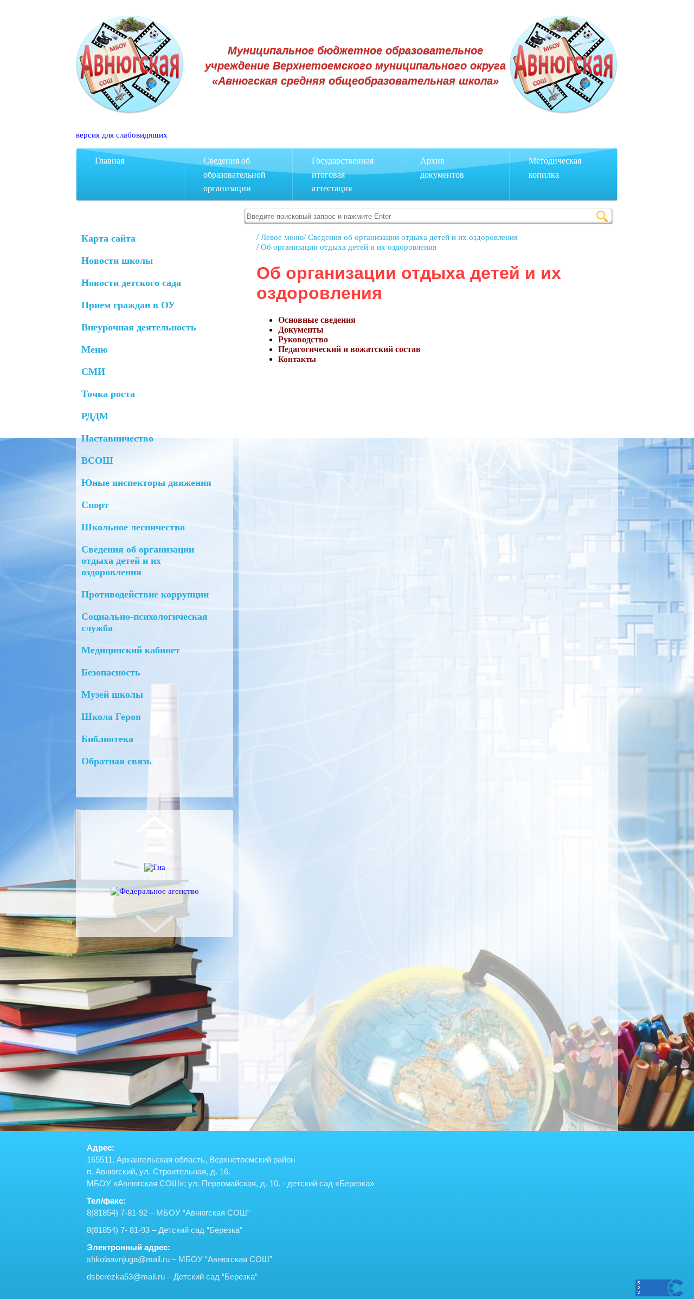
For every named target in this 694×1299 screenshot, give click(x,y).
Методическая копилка (555, 167)
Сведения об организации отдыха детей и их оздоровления (137, 560)
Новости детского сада (131, 282)
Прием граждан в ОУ (128, 305)
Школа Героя (111, 716)
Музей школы (112, 694)
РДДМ (94, 416)
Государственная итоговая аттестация (343, 174)
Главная (109, 160)
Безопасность (110, 672)
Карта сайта (108, 238)
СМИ (93, 371)
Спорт (95, 504)
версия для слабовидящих (122, 135)
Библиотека (107, 738)
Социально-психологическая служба (144, 622)
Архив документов (442, 167)
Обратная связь (116, 761)
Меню (94, 349)
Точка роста (108, 393)
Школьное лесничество (133, 527)
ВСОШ (97, 460)
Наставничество (117, 438)
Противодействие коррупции (145, 594)
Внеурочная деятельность (138, 327)
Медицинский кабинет (130, 650)
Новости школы (117, 260)
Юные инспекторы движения (146, 482)
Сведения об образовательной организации (234, 174)
